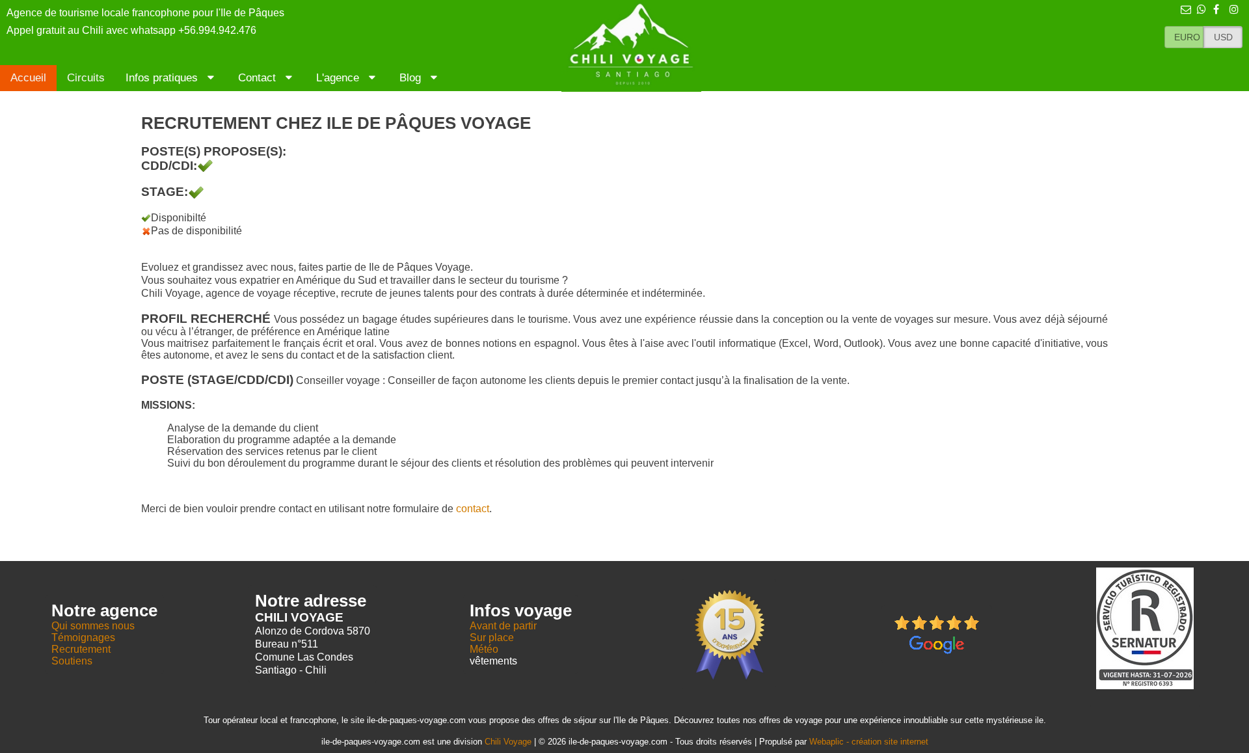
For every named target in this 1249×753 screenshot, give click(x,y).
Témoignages (83, 637)
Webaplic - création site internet (868, 741)
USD (1223, 37)
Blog (411, 78)
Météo (484, 649)
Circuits (86, 78)
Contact (258, 78)
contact (472, 508)
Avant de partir (503, 625)
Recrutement (81, 649)
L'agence (339, 78)
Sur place (492, 637)
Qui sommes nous (93, 625)
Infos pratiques (163, 78)
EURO (1187, 37)
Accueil (28, 78)
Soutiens (71, 660)
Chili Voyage (508, 741)
